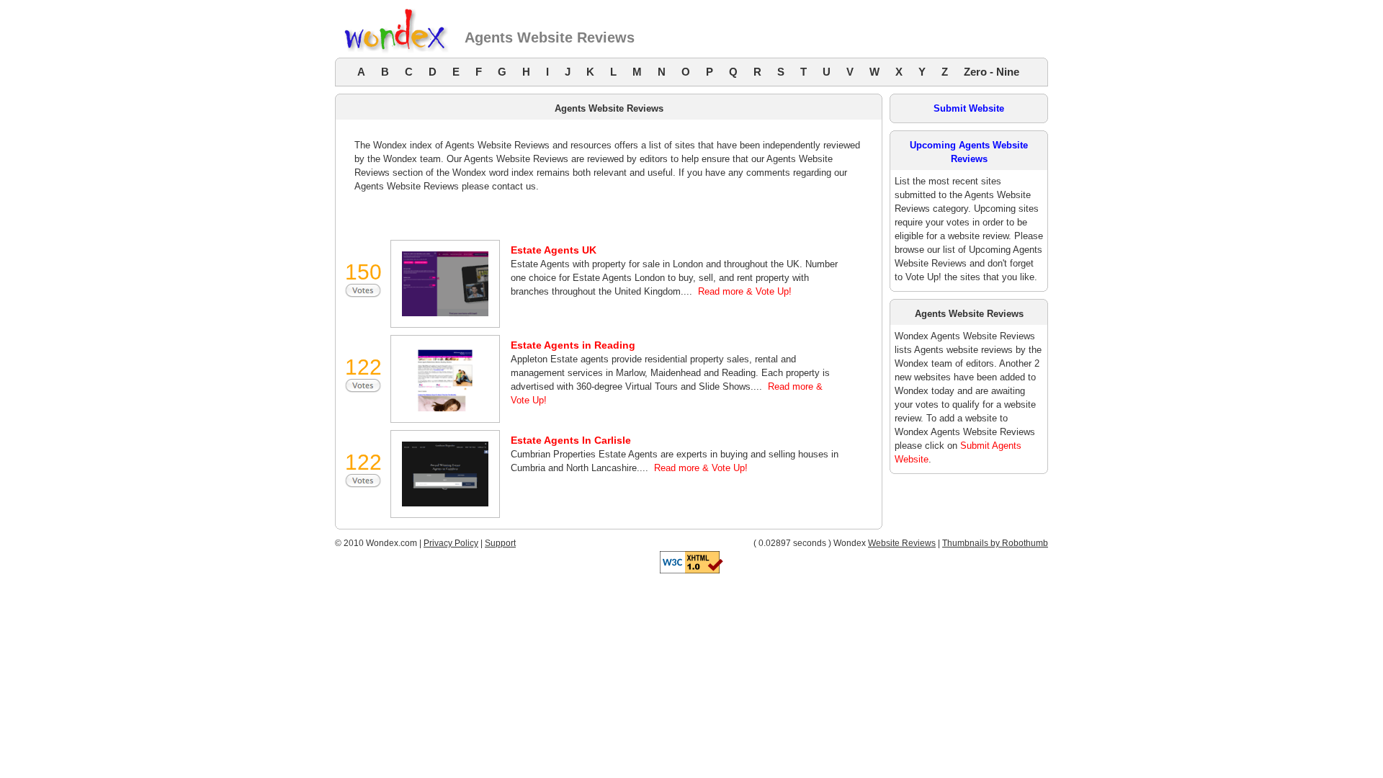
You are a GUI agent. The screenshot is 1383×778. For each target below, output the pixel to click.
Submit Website (969, 108)
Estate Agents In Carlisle (571, 440)
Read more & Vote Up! (745, 291)
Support (500, 543)
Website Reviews (902, 543)
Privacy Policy (451, 543)
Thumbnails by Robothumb (995, 543)
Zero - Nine (991, 72)
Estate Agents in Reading (573, 345)
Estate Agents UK (553, 250)
